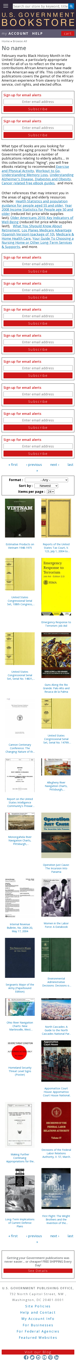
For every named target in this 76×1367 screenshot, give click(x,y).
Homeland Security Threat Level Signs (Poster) (19, 1071)
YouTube (44, 1357)
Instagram (38, 1357)
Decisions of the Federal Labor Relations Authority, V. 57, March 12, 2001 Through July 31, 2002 (56, 1153)
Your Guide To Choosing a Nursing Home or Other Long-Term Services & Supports (38, 242)
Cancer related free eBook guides (28, 183)
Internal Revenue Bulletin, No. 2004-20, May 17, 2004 (20, 927)
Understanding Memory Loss (25, 175)
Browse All (20, 41)
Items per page (31, 491)
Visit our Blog (38, 1352)
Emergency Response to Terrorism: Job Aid (56, 623)
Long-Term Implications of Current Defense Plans (19, 1223)
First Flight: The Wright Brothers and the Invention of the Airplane (56, 1219)
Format (15, 480)
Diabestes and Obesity (52, 179)
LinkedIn (56, 1357)
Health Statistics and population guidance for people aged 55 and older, (35, 203)
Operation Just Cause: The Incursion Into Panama (56, 868)
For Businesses (38, 1325)
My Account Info (38, 1318)
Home (6, 41)
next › (54, 464)
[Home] (38, 25)
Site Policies (38, 1306)
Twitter (32, 1357)
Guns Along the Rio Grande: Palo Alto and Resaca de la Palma (56, 688)
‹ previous (34, 464)
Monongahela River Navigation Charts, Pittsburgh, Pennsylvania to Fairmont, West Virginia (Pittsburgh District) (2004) (20, 840)
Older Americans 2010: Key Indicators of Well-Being (37, 219)
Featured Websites (38, 1337)
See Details (38, 1271)
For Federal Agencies (38, 1331)
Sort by (25, 485)
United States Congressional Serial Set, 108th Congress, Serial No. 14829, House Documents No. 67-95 (19, 600)
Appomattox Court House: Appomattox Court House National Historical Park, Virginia (56, 1092)
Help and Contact (38, 1312)
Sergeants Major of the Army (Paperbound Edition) (20, 988)
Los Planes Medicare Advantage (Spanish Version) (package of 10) (37, 232)
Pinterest (50, 1357)
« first (13, 464)
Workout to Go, (48, 171)
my (15, 33)
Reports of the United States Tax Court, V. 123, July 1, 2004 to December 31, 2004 (56, 547)
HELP (37, 33)
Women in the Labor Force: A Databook (56, 925)
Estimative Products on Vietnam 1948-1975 (20, 545)
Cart (68, 33)
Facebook (26, 1357)
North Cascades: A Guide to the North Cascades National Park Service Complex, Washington (56, 1030)
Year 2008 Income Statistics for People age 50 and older (37, 209)
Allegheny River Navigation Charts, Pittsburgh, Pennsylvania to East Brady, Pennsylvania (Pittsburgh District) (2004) (56, 786)
